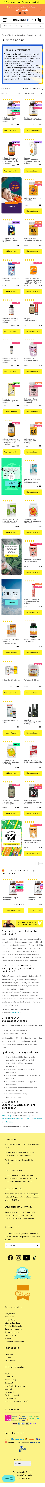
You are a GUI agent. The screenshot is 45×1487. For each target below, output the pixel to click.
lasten (4, 1116)
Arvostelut (9, 1377)
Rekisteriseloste (11, 1360)
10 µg (9, 1116)
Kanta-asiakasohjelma (13, 1329)
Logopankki (9, 1392)
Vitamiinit (30, 35)
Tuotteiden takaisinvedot (14, 1341)
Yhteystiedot (10, 1314)
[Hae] (40, 25)
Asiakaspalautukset (12, 1323)
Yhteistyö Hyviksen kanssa (15, 1386)
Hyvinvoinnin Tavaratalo (22, 1475)
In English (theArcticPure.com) (16, 1401)
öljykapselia (8, 1122)
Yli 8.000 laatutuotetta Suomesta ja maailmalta (19, 2)
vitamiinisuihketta (23, 1119)
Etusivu (4, 35)
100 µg (29, 1116)
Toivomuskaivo (10, 1335)
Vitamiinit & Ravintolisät (16, 35)
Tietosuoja (9, 1354)
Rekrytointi (9, 1383)
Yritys (7, 1374)
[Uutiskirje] (37, 1245)
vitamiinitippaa (36, 1119)
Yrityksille (8, 1338)
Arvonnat (8, 1389)
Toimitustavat (10, 1320)
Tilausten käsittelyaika (13, 1326)
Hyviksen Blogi (10, 1380)
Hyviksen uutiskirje (12, 1332)
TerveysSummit (10, 1398)
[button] (39, 20)
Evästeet (8, 1357)
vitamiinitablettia (8, 1119)
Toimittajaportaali (12, 1395)
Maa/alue (18, 1460)
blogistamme (15, 1013)
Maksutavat (9, 1317)
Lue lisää (11, 483)
